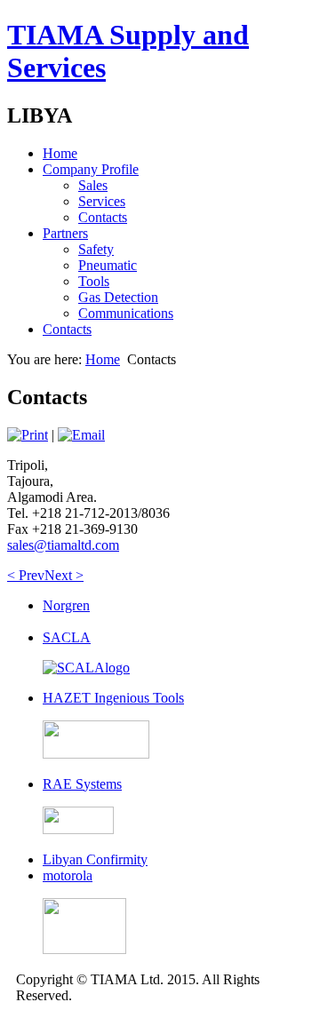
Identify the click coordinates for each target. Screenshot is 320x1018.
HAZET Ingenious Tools (113, 697)
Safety (96, 249)
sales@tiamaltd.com (63, 545)
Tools (93, 281)
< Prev (25, 575)
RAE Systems (82, 783)
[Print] (27, 434)
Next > (64, 575)
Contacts (102, 217)
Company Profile (91, 169)
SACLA (67, 637)
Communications (125, 313)
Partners (65, 233)
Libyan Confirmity (95, 859)
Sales (93, 185)
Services (101, 201)
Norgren (66, 605)
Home (60, 153)
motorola (67, 875)
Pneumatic (107, 265)
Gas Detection (118, 297)
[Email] (81, 434)
